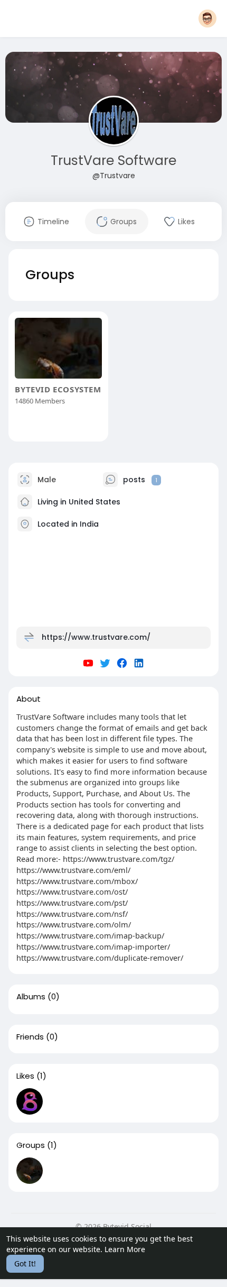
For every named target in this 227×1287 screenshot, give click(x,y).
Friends (30, 1037)
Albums (30, 996)
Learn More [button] (125, 1249)
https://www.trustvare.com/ (96, 637)
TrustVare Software (113, 160)
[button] (207, 18)
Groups (30, 1145)
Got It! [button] (25, 1263)
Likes (25, 1076)
